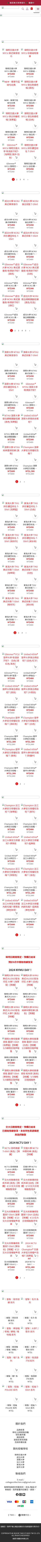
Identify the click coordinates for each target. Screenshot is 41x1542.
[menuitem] (13, 179)
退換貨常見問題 (20, 1439)
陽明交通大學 (20, 1454)
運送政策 (20, 1437)
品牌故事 (20, 1429)
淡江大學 (20, 1462)
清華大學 (20, 1459)
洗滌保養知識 (20, 1442)
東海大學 (20, 1464)
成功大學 (20, 1457)
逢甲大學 (20, 1467)
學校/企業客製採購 (20, 1432)
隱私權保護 (20, 1434)
